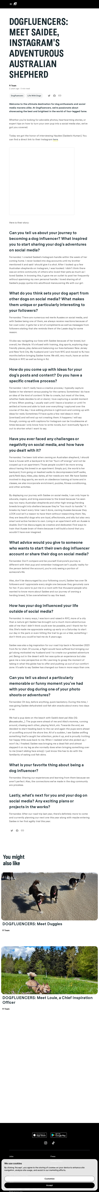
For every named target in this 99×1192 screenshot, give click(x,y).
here (55, 139)
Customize (49, 1178)
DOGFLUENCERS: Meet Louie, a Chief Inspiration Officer (47, 1000)
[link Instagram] (45, 1142)
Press (52, 1156)
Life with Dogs (34, 95)
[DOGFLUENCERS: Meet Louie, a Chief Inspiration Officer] (49, 970)
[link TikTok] (53, 1142)
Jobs (11, 1156)
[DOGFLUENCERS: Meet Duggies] (49, 896)
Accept (49, 1185)
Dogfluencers (17, 95)
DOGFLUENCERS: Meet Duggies (32, 923)
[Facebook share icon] (54, 95)
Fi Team (6, 930)
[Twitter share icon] (49, 95)
